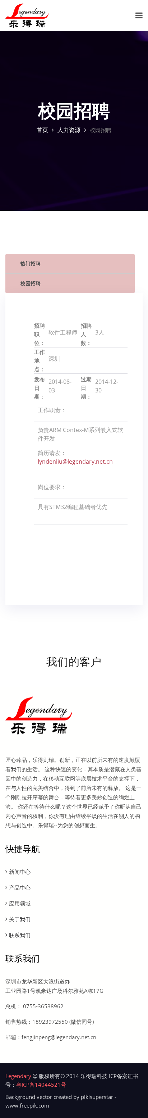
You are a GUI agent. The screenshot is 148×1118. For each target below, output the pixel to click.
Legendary (18, 1076)
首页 (42, 130)
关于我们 (20, 919)
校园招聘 (30, 283)
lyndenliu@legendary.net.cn (75, 461)
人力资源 (68, 130)
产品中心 (20, 887)
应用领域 (20, 903)
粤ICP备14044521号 (41, 1084)
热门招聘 (30, 263)
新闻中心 (20, 871)
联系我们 (20, 935)
